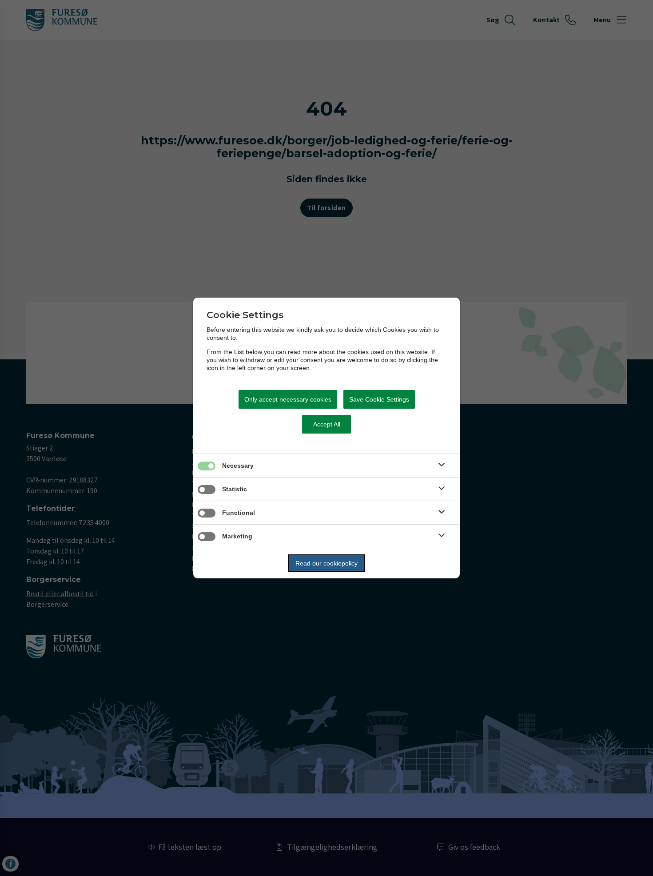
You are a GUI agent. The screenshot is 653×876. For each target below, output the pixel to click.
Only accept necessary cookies (287, 399)
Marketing (237, 536)
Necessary (238, 465)
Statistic (234, 489)
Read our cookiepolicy (326, 563)
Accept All (326, 424)
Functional (238, 512)
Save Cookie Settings (379, 399)
